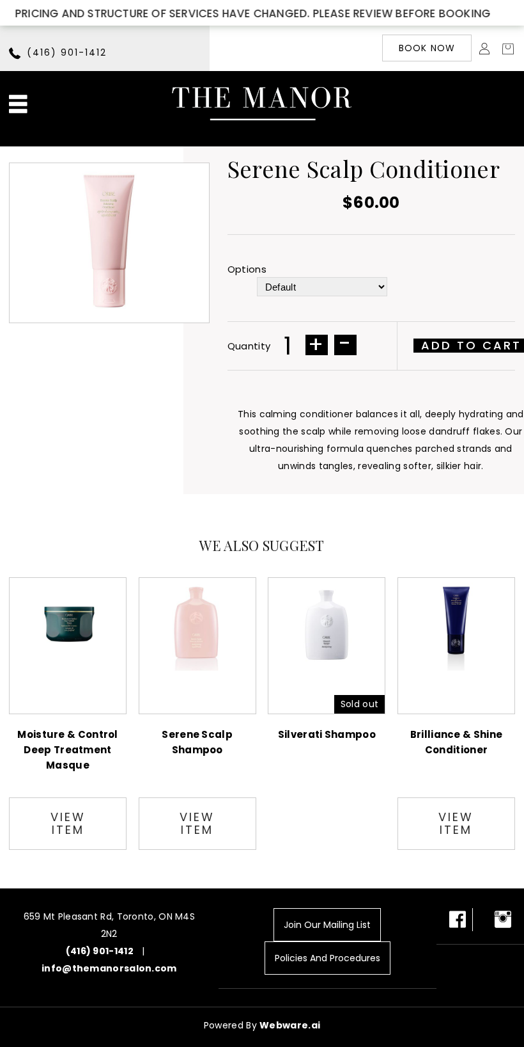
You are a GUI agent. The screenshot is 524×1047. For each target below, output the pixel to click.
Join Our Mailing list (327, 924)
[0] (504, 48)
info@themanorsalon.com (109, 968)
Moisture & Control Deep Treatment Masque (67, 750)
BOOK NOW (427, 48)
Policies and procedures (327, 958)
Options (249, 269)
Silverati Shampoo (327, 734)
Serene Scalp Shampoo (197, 742)
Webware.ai (289, 1025)
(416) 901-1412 (67, 52)
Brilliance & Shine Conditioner (456, 742)
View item (68, 823)
